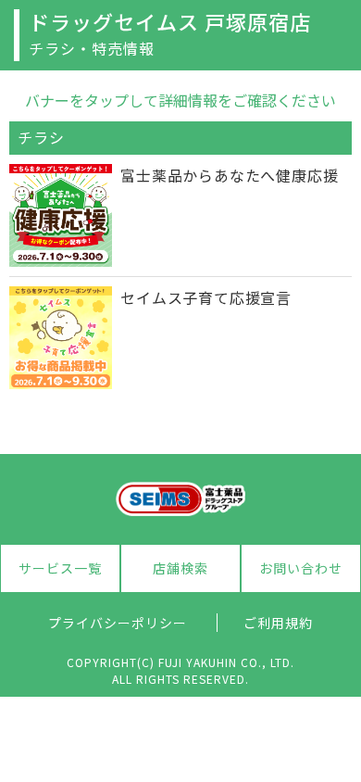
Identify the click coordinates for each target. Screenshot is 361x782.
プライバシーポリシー (117, 622)
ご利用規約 (278, 622)
